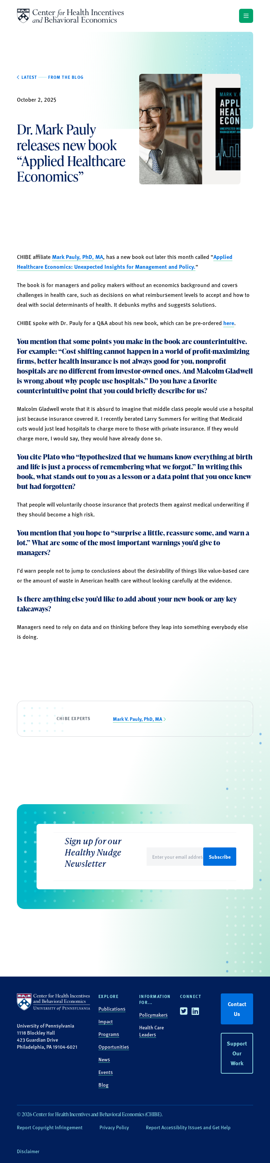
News (104, 1059)
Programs (108, 1033)
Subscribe (220, 856)
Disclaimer (28, 1151)
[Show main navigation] (246, 16)
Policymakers (153, 1014)
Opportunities (113, 1046)
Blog (103, 1084)
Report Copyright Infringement (50, 1127)
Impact (105, 1021)
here (228, 323)
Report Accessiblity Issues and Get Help (188, 1127)
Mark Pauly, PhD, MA (77, 257)
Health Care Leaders (151, 1031)
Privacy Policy (114, 1127)
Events (105, 1071)
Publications (112, 1008)
